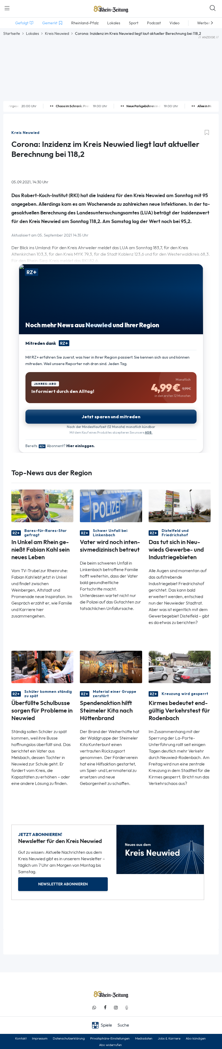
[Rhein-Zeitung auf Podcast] (126, 1007)
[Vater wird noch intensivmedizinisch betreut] (111, 505)
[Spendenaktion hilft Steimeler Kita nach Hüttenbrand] (111, 666)
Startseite (11, 33)
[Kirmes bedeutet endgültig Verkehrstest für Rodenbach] (180, 666)
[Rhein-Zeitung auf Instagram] (116, 1007)
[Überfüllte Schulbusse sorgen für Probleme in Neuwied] (42, 666)
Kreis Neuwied (57, 33)
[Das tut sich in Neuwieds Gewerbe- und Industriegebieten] (180, 505)
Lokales (32, 33)
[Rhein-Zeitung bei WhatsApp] (94, 1007)
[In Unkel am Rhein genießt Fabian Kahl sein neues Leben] (42, 505)
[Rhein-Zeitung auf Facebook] (105, 1007)
